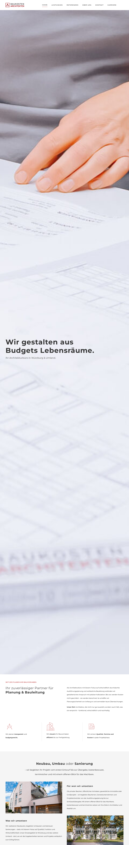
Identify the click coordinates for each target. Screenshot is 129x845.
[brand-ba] (16, 4)
